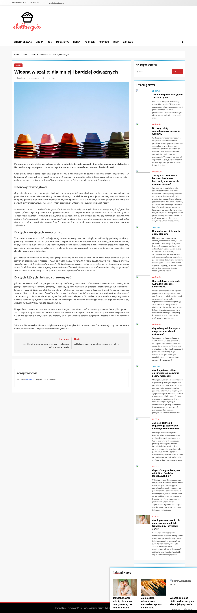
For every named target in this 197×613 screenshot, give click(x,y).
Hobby (77, 42)
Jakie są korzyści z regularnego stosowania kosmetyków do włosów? (165, 426)
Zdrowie (128, 42)
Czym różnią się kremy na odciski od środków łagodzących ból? (166, 473)
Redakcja (21, 78)
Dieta (116, 42)
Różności (104, 42)
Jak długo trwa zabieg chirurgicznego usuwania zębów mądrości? (165, 373)
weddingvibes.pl (56, 3)
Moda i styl (62, 42)
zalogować (30, 379)
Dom (49, 42)
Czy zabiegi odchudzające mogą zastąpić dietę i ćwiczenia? (166, 331)
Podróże (90, 42)
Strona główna (23, 42)
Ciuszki (18, 65)
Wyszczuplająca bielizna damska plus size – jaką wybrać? (182, 601)
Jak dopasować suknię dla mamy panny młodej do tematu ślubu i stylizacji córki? (122, 604)
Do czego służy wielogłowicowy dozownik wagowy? (166, 131)
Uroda (39, 42)
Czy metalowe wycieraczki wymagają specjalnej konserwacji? (166, 284)
